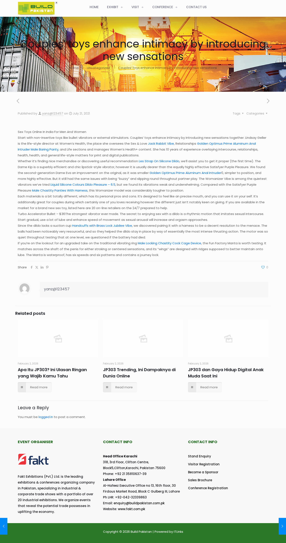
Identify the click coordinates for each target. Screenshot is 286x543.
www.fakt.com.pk (131, 509)
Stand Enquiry (199, 456)
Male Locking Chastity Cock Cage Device (169, 243)
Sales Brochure (200, 480)
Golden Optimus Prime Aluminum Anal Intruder (185, 173)
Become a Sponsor (203, 472)
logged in (46, 417)
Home (74, 68)
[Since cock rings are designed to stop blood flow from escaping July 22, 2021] (282, 526)
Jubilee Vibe (122, 225)
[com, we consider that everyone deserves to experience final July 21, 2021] (3, 526)
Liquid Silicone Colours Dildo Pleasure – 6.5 (82, 184)
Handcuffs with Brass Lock (92, 225)
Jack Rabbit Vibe (161, 143)
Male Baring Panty (44, 149)
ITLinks (178, 531)
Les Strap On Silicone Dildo (159, 161)
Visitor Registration (204, 464)
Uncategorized (98, 68)
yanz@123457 (52, 113)
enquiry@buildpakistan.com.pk (139, 503)
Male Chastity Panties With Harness (60, 190)
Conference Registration (208, 488)
